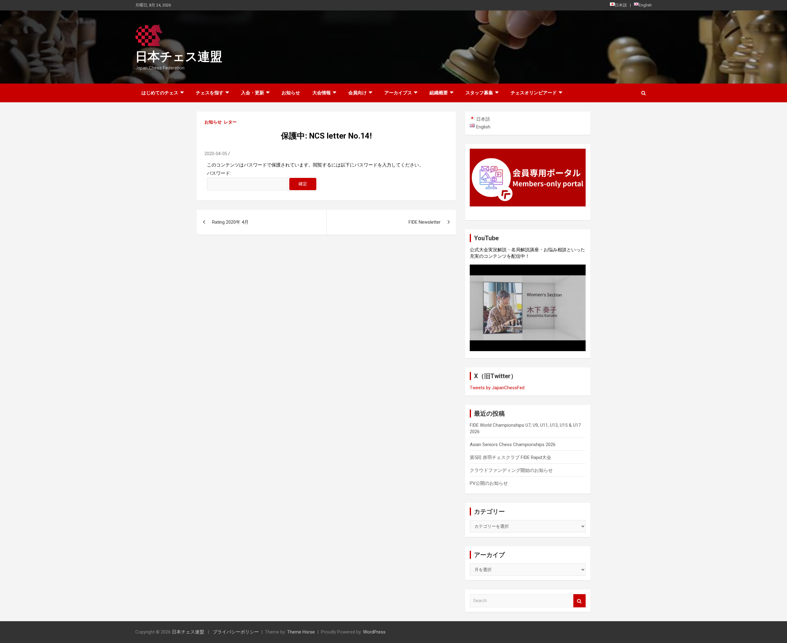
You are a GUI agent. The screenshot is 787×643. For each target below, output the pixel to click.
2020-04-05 (215, 153)
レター (230, 122)
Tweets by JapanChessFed (497, 387)
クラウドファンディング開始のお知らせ (511, 470)
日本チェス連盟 (178, 56)
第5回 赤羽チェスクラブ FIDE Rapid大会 (510, 457)
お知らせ (291, 93)
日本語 (621, 5)
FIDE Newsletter (425, 222)
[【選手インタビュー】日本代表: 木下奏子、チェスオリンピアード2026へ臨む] (528, 308)
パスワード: (219, 173)
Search (579, 600)
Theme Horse (301, 632)
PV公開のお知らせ (489, 483)
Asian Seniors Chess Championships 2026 (513, 444)
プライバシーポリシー (236, 632)
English (645, 5)
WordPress (374, 632)
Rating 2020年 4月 (230, 222)
